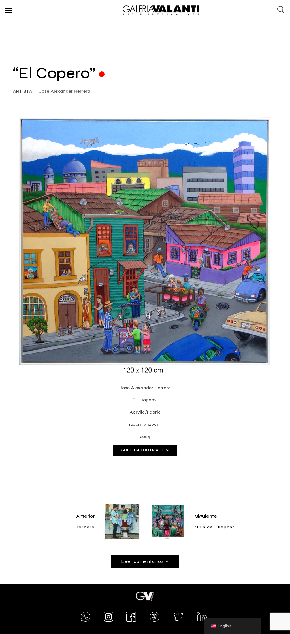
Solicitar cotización (145, 450)
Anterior (85, 516)
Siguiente (206, 516)
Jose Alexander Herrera (64, 91)
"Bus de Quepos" (214, 527)
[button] (8, 10)
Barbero (85, 527)
